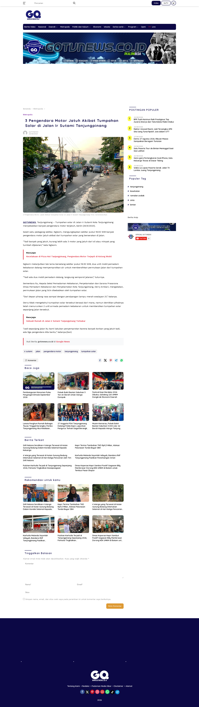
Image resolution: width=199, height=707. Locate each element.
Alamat (129, 686)
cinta (132, 200)
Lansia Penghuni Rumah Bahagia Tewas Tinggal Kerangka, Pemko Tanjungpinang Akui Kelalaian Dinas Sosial (38, 426)
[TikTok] (112, 692)
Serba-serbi (118, 27)
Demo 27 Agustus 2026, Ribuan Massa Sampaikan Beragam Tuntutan (151, 140)
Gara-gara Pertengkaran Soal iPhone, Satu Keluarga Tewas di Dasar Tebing (153, 159)
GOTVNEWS (33, 132)
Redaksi (85, 686)
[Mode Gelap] (173, 3)
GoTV (166, 3)
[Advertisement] (101, 84)
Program (132, 27)
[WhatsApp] (107, 692)
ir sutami (28, 351)
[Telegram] (117, 692)
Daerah (52, 27)
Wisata (107, 27)
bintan (133, 205)
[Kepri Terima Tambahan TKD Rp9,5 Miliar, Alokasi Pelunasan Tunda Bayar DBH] (73, 493)
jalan (38, 351)
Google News (63, 341)
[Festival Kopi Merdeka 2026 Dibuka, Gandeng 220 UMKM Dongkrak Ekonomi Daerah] (108, 380)
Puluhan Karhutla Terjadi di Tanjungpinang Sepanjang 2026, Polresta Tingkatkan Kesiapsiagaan (47, 466)
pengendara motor (52, 351)
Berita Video (29, 27)
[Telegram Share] (116, 360)
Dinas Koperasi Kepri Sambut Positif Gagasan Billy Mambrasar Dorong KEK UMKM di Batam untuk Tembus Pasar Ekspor (97, 468)
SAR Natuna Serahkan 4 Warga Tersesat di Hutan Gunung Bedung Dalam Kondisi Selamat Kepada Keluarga (45, 447)
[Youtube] (102, 692)
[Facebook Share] (100, 360)
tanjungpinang (71, 351)
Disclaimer (118, 686)
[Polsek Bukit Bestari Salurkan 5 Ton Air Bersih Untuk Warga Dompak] (73, 381)
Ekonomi (97, 27)
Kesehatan (135, 191)
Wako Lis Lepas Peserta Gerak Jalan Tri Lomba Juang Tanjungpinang (152, 169)
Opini (143, 27)
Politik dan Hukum (80, 27)
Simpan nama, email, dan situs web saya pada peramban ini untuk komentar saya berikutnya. (68, 599)
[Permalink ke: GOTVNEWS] (25, 133)
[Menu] (25, 3)
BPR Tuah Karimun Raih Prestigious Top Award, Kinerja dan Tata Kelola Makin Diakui (154, 120)
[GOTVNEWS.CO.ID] (33, 15)
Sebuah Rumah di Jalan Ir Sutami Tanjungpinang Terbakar (55, 321)
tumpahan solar (88, 351)
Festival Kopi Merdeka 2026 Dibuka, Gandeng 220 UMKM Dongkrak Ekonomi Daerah (105, 394)
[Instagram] (97, 692)
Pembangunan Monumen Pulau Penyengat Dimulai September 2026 (37, 394)
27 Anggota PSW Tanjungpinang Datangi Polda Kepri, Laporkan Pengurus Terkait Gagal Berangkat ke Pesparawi (73, 426)
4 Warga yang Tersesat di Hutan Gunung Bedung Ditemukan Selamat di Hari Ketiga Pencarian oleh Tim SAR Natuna (47, 457)
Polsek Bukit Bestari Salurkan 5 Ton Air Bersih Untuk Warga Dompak (72, 394)
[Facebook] (82, 692)
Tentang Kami (73, 686)
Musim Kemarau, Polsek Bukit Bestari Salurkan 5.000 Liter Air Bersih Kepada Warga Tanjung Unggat (106, 426)
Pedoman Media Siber (102, 686)
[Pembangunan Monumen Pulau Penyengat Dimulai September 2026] (38, 381)
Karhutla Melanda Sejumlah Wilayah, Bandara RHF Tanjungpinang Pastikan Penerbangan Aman (97, 456)
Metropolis (65, 27)
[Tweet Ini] (105, 360)
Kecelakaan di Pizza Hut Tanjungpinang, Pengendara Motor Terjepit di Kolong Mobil (69, 256)
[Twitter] (87, 692)
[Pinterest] (92, 692)
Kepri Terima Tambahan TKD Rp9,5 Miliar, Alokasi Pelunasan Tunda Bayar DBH (97, 446)
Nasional (42, 27)
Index (156, 3)
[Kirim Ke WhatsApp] (122, 360)
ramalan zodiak (137, 196)
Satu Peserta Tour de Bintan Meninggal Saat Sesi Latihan (153, 149)
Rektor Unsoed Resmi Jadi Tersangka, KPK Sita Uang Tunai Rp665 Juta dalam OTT (153, 130)
